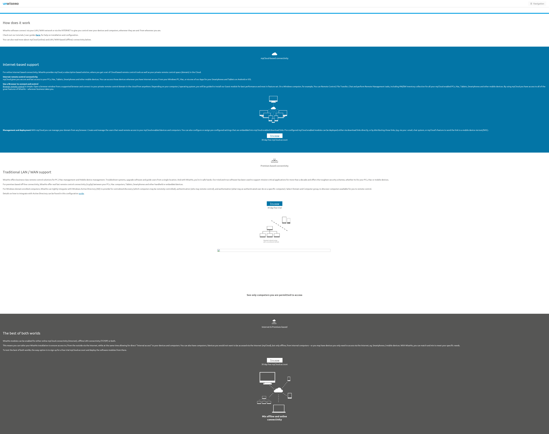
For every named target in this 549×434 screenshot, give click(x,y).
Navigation (537, 3)
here (38, 35)
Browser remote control (13, 86)
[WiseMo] (11, 3)
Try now (274, 135)
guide (81, 193)
